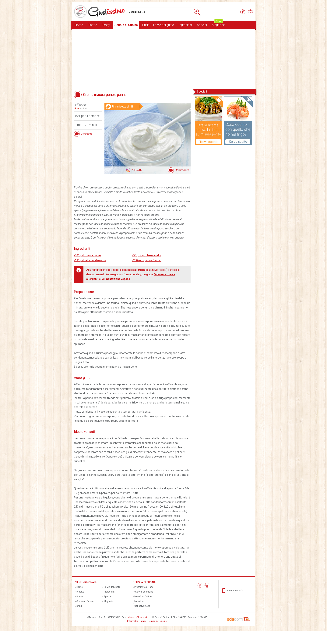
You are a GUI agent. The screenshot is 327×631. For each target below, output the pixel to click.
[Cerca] (197, 12)
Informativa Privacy (136, 621)
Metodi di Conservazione (142, 603)
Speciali (202, 25)
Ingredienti (185, 25)
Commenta (182, 170)
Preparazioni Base (143, 587)
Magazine (218, 24)
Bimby (106, 25)
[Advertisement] (163, 58)
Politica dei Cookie (157, 621)
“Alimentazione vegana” (116, 278)
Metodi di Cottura (143, 596)
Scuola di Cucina (126, 25)
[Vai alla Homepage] (100, 11)
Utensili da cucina (143, 591)
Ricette (92, 25)
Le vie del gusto (163, 25)
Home (79, 25)
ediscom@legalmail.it (138, 617)
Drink (145, 25)
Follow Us (136, 170)
